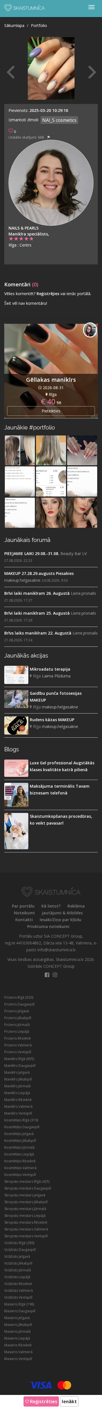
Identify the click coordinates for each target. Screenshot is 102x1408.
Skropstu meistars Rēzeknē (25, 1222)
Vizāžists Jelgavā (17, 1256)
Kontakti (24, 919)
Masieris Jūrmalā (17, 1331)
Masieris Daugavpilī (19, 1311)
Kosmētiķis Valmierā (20, 1167)
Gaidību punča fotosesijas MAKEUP (56, 697)
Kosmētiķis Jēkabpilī (20, 1140)
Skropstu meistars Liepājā (25, 1215)
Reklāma (76, 906)
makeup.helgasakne (22, 580)
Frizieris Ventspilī (17, 1052)
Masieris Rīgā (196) (19, 1304)
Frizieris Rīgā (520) (18, 997)
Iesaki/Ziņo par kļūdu (60, 919)
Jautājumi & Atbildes (62, 912)
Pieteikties (51, 411)
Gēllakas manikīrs (51, 379)
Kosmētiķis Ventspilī (20, 1174)
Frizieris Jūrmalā (17, 1024)
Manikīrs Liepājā (17, 1092)
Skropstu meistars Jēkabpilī (26, 1202)
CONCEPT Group (59, 966)
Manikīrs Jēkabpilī (18, 1079)
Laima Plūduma (56, 676)
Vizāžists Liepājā (17, 1276)
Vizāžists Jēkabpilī (18, 1263)
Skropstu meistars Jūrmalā (25, 1208)
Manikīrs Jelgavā (17, 1072)
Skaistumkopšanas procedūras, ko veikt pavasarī (61, 819)
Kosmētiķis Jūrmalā (19, 1147)
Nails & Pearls (23, 228)
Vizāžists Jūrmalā (17, 1270)
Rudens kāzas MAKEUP (52, 719)
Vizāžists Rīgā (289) (19, 1242)
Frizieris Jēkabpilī (17, 1017)
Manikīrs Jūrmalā (17, 1086)
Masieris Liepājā (17, 1338)
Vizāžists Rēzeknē (18, 1283)
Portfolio (39, 25)
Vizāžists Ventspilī (18, 1297)
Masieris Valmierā (18, 1351)
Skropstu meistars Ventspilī (26, 1236)
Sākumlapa (14, 25)
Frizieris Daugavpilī (19, 1004)
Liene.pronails (83, 593)
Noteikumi (24, 912)
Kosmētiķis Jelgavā (19, 1133)
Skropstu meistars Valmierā (26, 1229)
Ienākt (69, 1401)
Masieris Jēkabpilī (18, 1324)
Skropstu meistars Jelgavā (24, 1195)
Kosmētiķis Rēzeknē (20, 1161)
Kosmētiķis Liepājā (19, 1154)
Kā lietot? (51, 906)
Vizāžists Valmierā (18, 1290)
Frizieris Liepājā (16, 1031)
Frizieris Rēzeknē (17, 1038)
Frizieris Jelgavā (16, 1011)
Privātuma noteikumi (48, 926)
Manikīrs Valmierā (18, 1106)
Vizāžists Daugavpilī (20, 1249)
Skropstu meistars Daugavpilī (27, 1188)
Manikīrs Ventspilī (18, 1113)
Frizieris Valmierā (18, 1045)
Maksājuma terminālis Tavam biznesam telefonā (60, 789)
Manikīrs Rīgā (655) (19, 1058)
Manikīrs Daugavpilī (19, 1065)
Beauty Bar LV (73, 553)
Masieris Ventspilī (18, 1358)
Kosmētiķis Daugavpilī (21, 1127)
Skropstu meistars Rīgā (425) (27, 1181)
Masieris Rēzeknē (18, 1345)
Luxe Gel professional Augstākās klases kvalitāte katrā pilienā (62, 766)
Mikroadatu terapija (50, 669)
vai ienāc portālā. (75, 293)
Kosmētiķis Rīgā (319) (21, 1120)
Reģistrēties (43, 1401)
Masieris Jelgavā (17, 1317)
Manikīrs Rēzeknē (18, 1099)
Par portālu (23, 906)
